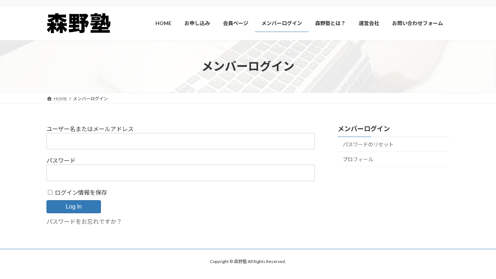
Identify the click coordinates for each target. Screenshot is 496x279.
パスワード (61, 160)
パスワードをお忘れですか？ (84, 221)
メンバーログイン (364, 129)
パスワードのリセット (368, 144)
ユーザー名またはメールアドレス (90, 128)
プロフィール (358, 159)
